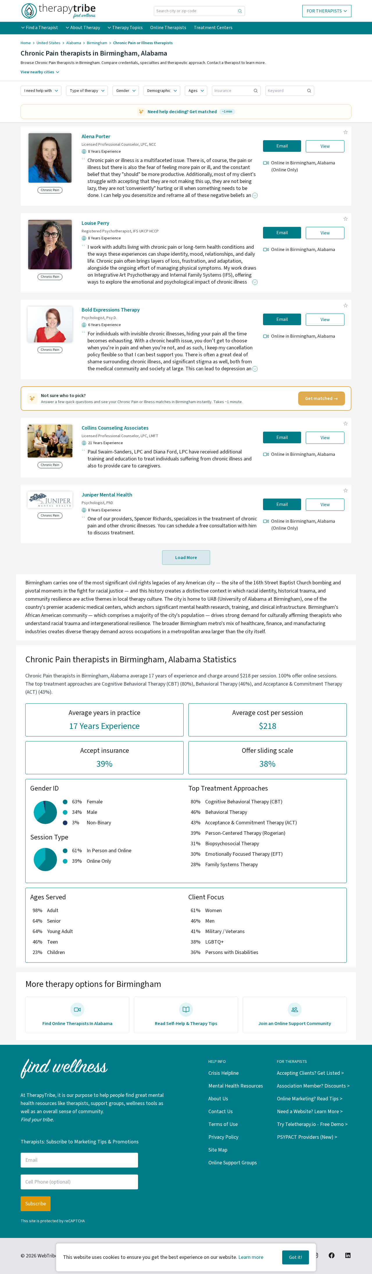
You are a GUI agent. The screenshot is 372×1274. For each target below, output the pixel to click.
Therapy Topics (127, 27)
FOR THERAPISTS (324, 11)
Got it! (295, 1257)
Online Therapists (168, 27)
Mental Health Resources (235, 1086)
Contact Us (220, 1111)
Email (282, 146)
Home (26, 43)
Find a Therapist (42, 27)
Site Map (217, 1150)
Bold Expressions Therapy (111, 310)
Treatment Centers (213, 27)
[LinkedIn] (347, 1255)
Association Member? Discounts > (313, 1086)
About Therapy (85, 27)
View (325, 146)
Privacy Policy (223, 1137)
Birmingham (97, 43)
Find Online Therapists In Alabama (77, 1023)
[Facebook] (331, 1255)
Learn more (250, 1257)
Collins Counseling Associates (115, 428)
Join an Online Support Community (294, 1023)
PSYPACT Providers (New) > (307, 1137)
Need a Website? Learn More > (310, 1111)
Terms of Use (223, 1124)
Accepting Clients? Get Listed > (310, 1073)
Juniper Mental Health (107, 495)
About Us (218, 1098)
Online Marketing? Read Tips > (309, 1098)
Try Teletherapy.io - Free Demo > (312, 1124)
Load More (186, 557)
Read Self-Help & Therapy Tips (186, 1023)
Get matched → (321, 398)
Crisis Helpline (223, 1073)
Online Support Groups (232, 1162)
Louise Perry (95, 223)
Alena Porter (96, 136)
